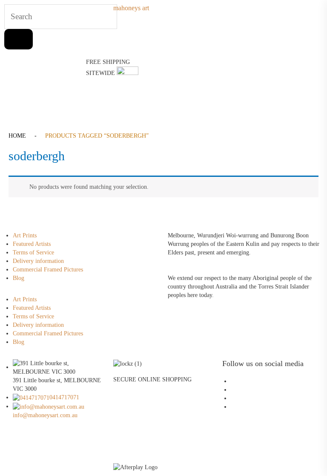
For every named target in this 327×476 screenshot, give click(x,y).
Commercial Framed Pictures (48, 269)
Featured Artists (32, 244)
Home (17, 136)
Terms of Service (33, 252)
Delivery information (38, 261)
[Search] (18, 39)
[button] (163, 102)
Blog (18, 278)
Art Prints (25, 235)
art (131, 8)
